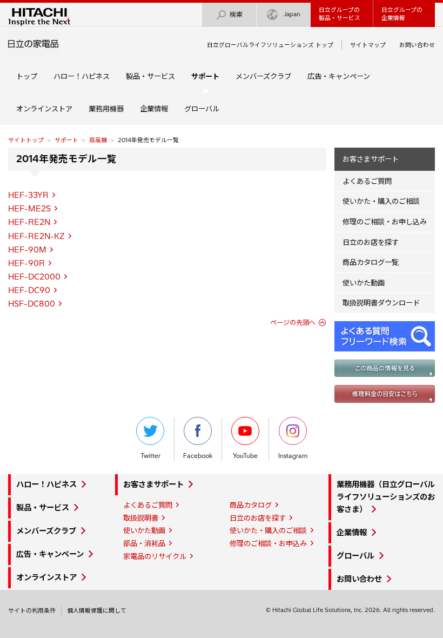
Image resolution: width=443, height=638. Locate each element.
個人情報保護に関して (96, 610)
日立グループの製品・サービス (339, 14)
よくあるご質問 (367, 181)
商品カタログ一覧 (371, 262)
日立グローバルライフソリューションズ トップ (270, 45)
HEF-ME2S (29, 209)
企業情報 (154, 108)
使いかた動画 (364, 282)
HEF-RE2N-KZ (36, 236)
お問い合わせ (417, 45)
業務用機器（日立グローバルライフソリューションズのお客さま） (386, 497)
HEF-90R (26, 263)
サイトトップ (26, 140)
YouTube (245, 456)
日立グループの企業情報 (401, 14)
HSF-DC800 (31, 304)
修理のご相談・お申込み (268, 543)
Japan (292, 14)
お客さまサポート (371, 159)
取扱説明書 (140, 518)
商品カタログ (251, 505)
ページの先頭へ (293, 322)
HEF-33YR (28, 195)
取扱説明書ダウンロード (381, 302)
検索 (236, 14)
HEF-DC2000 (34, 277)
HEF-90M (27, 250)
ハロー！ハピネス (81, 76)
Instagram (292, 456)
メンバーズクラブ (263, 76)
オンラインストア (44, 108)
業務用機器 (106, 108)
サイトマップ (368, 45)
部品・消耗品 (144, 543)
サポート (66, 140)
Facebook (197, 456)
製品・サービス (150, 76)
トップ (26, 76)
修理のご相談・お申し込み (385, 221)
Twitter (150, 456)
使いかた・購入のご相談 (381, 201)
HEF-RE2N (29, 222)
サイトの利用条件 (32, 610)
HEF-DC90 (29, 290)
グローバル (201, 108)
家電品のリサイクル (154, 556)
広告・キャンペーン (338, 76)
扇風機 (98, 140)
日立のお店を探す (371, 242)
